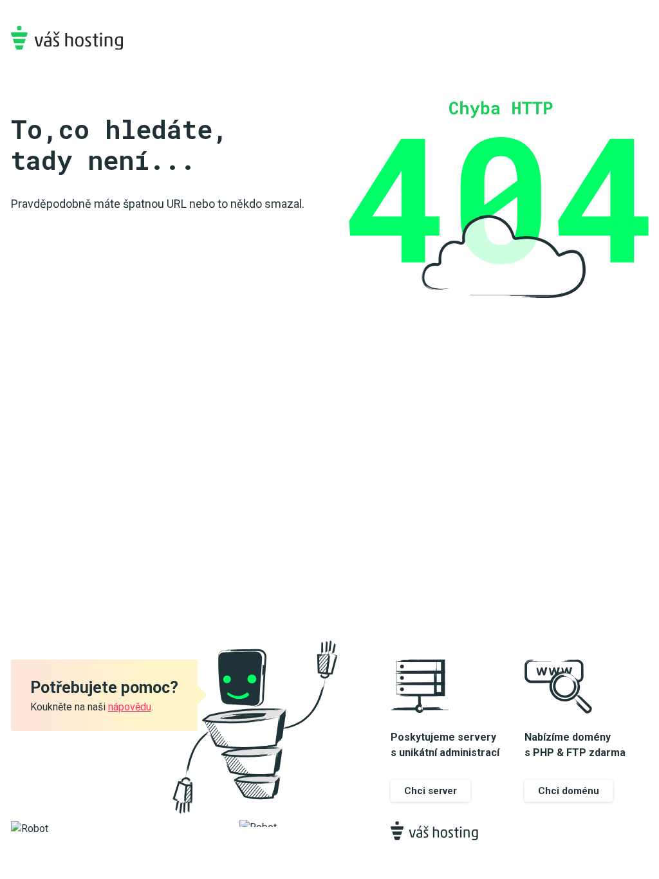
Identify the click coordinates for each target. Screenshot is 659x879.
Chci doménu (568, 791)
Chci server (430, 791)
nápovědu (129, 707)
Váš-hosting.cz (67, 38)
